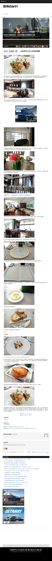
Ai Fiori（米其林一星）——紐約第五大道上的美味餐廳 (22, 51)
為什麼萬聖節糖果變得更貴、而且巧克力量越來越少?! (15, 480)
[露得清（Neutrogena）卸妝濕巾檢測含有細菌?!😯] (43, 46)
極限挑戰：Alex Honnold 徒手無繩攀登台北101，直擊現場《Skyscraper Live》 (18, 466)
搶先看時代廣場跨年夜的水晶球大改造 (11, 486)
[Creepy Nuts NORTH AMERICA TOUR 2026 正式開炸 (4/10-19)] (23, 46)
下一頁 (29, 414)
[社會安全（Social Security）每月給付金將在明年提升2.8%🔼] (34, 46)
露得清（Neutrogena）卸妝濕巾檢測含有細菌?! (13, 484)
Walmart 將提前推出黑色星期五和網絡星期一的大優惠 (14, 478)
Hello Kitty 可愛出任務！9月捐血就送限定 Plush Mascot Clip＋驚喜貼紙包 (23, 13)
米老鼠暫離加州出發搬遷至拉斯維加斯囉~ (12, 472)
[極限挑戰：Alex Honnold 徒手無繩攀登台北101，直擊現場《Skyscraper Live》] (25, 46)
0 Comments (15, 52)
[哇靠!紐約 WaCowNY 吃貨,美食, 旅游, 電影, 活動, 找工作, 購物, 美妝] (10, 7)
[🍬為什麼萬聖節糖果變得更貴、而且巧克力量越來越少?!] (38, 46)
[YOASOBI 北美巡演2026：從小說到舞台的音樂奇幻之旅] (19, 46)
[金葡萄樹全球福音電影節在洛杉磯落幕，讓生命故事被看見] (21, 46)
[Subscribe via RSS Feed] (4, 448)
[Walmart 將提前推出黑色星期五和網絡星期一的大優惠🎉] (36, 46)
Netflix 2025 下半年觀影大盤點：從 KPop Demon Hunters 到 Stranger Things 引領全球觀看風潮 (21, 468)
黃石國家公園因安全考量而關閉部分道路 (11, 474)
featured (10, 426)
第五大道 (18, 426)
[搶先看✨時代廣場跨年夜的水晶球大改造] (45, 46)
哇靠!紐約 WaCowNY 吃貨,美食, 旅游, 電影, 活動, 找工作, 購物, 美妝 (26, 550)
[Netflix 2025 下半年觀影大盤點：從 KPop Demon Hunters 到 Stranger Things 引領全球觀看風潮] (28, 46)
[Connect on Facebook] (6, 448)
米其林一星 (22, 426)
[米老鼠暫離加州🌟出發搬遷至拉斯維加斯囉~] (30, 46)
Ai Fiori (7, 426)
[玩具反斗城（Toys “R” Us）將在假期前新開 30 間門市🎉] (47, 46)
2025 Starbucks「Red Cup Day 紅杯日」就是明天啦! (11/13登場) (17, 470)
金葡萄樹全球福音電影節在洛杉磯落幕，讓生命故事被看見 (14, 462)
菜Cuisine (31, 428)
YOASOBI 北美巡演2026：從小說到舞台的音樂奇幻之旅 (19, 35)
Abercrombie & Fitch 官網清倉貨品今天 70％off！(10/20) (13, 452)
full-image (14, 426)
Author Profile (14, 434)
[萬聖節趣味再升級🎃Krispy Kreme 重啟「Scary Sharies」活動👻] (41, 46)
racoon (5, 52)
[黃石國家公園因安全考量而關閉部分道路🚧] (32, 46)
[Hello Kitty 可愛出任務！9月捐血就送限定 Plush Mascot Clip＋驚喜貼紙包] (17, 46)
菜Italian (34, 428)
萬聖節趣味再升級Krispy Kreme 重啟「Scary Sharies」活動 (15, 482)
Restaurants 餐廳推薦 (25, 428)
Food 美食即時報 (17, 428)
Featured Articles (11, 428)
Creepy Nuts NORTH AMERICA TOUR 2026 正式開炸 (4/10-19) (15, 464)
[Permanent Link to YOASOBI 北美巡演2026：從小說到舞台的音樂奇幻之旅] (26, 28)
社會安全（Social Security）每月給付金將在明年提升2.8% (14, 476)
